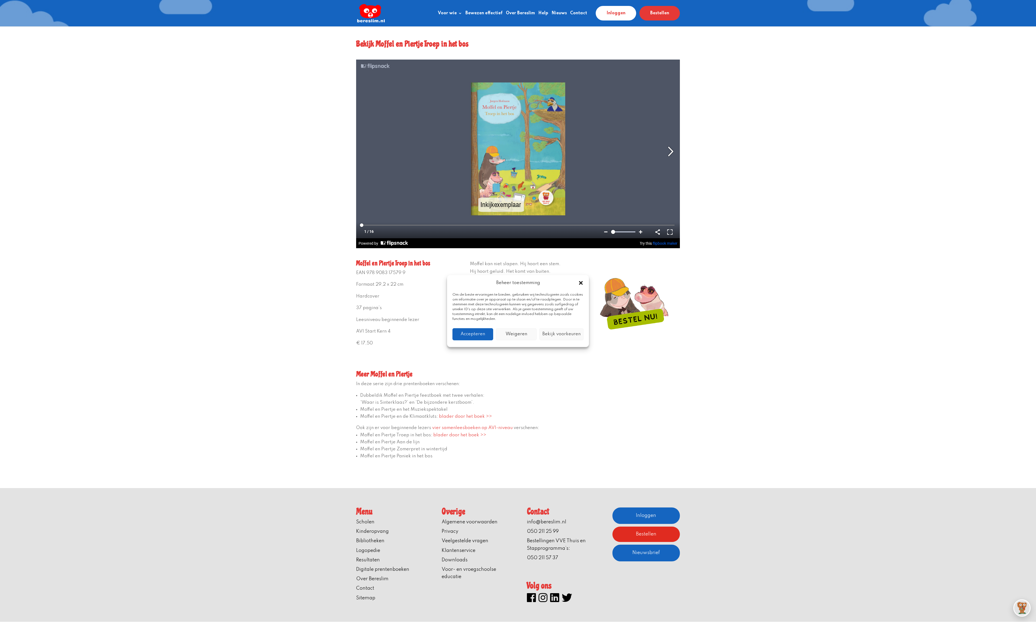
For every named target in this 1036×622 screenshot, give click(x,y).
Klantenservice (458, 550)
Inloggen (615, 13)
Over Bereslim (520, 13)
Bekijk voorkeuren (561, 334)
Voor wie (447, 13)
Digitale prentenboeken (382, 569)
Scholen (365, 522)
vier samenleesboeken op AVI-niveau (472, 428)
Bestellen (659, 13)
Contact (578, 13)
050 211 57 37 (542, 557)
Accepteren (473, 334)
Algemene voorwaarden (469, 522)
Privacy (450, 531)
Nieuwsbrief (646, 552)
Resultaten (368, 560)
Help (543, 13)
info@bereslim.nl (546, 522)
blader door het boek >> (465, 416)
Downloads (455, 560)
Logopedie (368, 550)
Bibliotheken (370, 540)
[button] (581, 283)
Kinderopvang (372, 531)
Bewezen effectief (484, 13)
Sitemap (365, 598)
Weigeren (516, 334)
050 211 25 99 (543, 531)
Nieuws (559, 13)
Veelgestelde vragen (465, 540)
